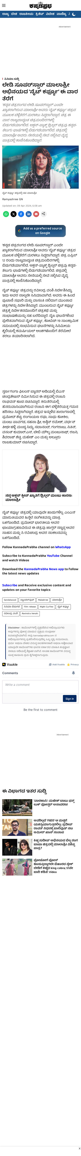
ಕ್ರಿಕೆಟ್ (40, 14)
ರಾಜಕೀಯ (26, 14)
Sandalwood (10, 600)
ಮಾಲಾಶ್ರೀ (57, 600)
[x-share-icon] (14, 216)
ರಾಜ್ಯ (5, 14)
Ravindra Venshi (30, 614)
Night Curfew (46, 607)
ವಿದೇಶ (50, 14)
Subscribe (9, 586)
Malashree (43, 600)
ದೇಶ (14, 14)
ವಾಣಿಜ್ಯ (61, 14)
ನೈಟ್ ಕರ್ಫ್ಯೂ (63, 607)
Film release (30, 607)
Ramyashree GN (12, 199)
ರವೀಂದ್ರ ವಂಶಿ (11, 614)
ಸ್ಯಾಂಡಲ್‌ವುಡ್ (27, 600)
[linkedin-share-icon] (29, 216)
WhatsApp (63, 547)
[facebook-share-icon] (21, 216)
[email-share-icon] (36, 216)
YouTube (53, 556)
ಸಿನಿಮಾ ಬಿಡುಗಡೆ (12, 607)
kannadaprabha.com (43, 636)
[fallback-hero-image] (17, 807)
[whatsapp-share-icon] (6, 216)
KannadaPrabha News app (44, 569)
